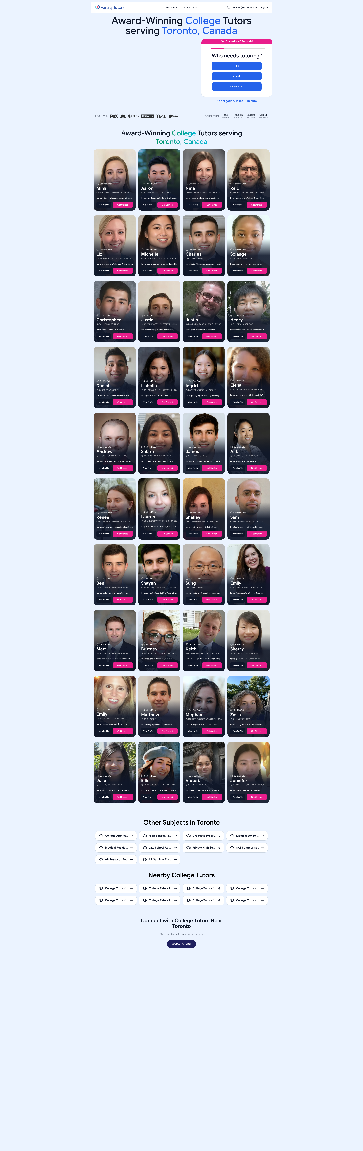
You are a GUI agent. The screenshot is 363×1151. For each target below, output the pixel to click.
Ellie (145, 780)
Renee (102, 517)
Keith (191, 649)
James (192, 451)
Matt (101, 649)
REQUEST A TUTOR (181, 944)
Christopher (108, 320)
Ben (100, 583)
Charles (193, 254)
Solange (238, 254)
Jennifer (238, 780)
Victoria (194, 780)
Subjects (170, 7)
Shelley (193, 517)
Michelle (149, 254)
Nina (190, 188)
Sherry (237, 649)
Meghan (194, 715)
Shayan (148, 583)
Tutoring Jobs (189, 7)
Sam (234, 517)
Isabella (149, 386)
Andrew (104, 451)
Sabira (147, 451)
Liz (99, 254)
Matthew (150, 715)
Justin (147, 320)
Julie (101, 780)
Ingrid (192, 386)
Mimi (101, 188)
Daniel (102, 386)
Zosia (235, 715)
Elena (235, 385)
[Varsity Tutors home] (109, 7)
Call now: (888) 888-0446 (244, 7)
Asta (235, 451)
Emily (235, 583)
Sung (191, 583)
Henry (236, 320)
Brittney (149, 649)
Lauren (148, 517)
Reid (234, 188)
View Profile (104, 205)
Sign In (264, 7)
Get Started (122, 205)
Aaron (147, 188)
